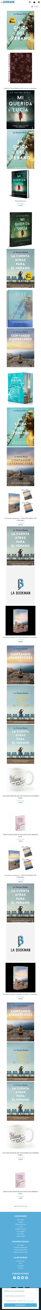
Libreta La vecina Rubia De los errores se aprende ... (20, 88)
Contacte (20, 1266)
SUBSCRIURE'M (20, 1305)
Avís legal (20, 1245)
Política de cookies (20, 1250)
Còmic (20, 1227)
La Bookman (20, 1261)
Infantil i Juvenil (20, 1229)
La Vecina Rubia (20, 203)
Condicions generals (20, 1247)
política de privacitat (28, 1301)
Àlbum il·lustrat (20, 1224)
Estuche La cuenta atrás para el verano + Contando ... (20, 637)
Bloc (20, 1263)
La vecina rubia (20, 800)
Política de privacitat (20, 1252)
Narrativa (20, 1219)
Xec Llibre (20, 1234)
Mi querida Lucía (20, 201)
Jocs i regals (20, 1231)
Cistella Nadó (20, 1236)
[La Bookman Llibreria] (7, 2)
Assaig (20, 1222)
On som (20, 1268)
